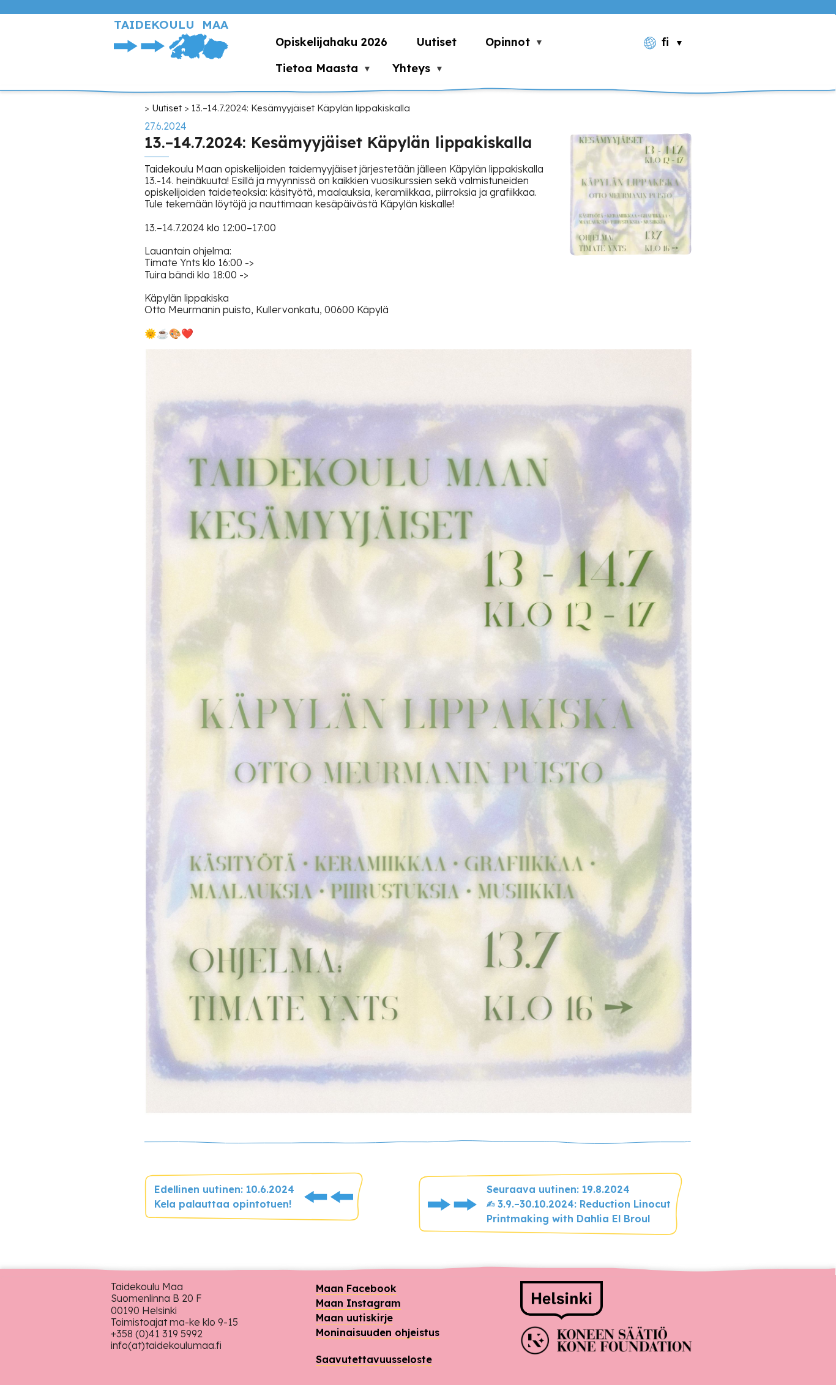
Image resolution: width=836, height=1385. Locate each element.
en (670, 64)
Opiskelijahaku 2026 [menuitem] (331, 42)
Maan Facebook (356, 1288)
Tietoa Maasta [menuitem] (309, 71)
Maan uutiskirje (354, 1318)
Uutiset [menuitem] (436, 42)
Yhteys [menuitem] (404, 71)
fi (665, 42)
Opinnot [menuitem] (500, 45)
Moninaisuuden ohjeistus (377, 1332)
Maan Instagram (358, 1303)
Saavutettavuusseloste (374, 1359)
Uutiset (167, 108)
